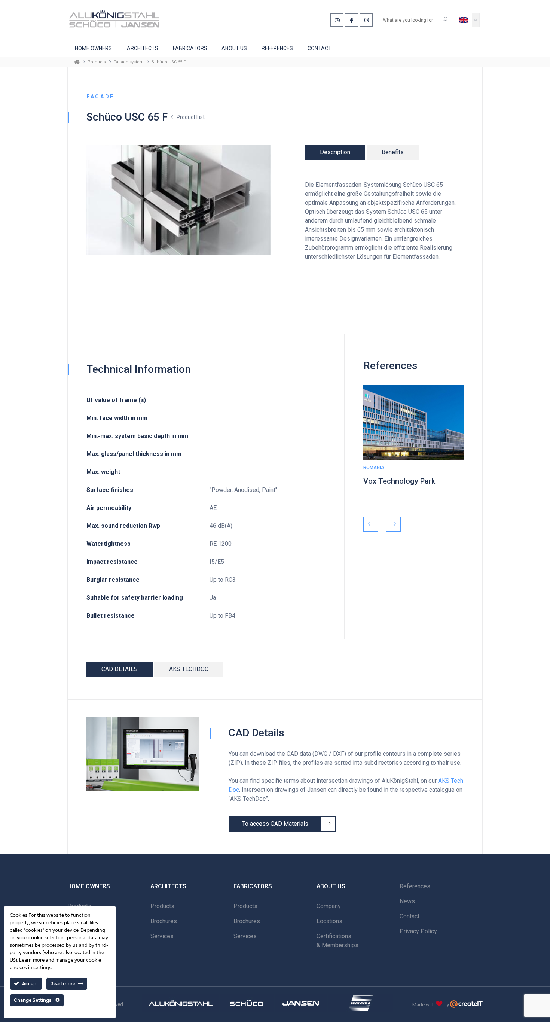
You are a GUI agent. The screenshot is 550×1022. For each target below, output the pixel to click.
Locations (329, 921)
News (407, 901)
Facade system (129, 62)
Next (393, 524)
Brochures (163, 921)
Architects (142, 48)
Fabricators (190, 48)
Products (97, 62)
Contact (319, 48)
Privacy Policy (418, 931)
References (277, 48)
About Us (234, 48)
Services (162, 936)
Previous (370, 524)
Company (329, 906)
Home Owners (93, 48)
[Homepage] (77, 62)
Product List (191, 117)
